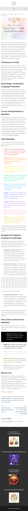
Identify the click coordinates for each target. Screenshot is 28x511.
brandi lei (8, 396)
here (6, 107)
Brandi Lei (4, 14)
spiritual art (16, 400)
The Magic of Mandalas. (13, 135)
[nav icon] (14, 8)
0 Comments (5, 15)
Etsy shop (15, 312)
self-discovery (9, 400)
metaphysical (9, 398)
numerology (16, 398)
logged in (10, 421)
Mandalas (21, 14)
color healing (15, 396)
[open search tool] (25, 8)
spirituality (8, 402)
